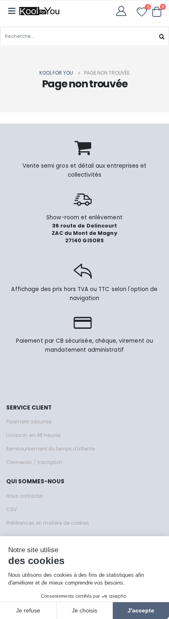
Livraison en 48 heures (33, 435)
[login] (123, 11)
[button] (157, 11)
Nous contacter (24, 496)
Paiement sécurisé (28, 422)
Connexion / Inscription (34, 462)
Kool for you (56, 72)
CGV (11, 509)
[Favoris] (142, 13)
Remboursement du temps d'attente (50, 449)
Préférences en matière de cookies (47, 523)
